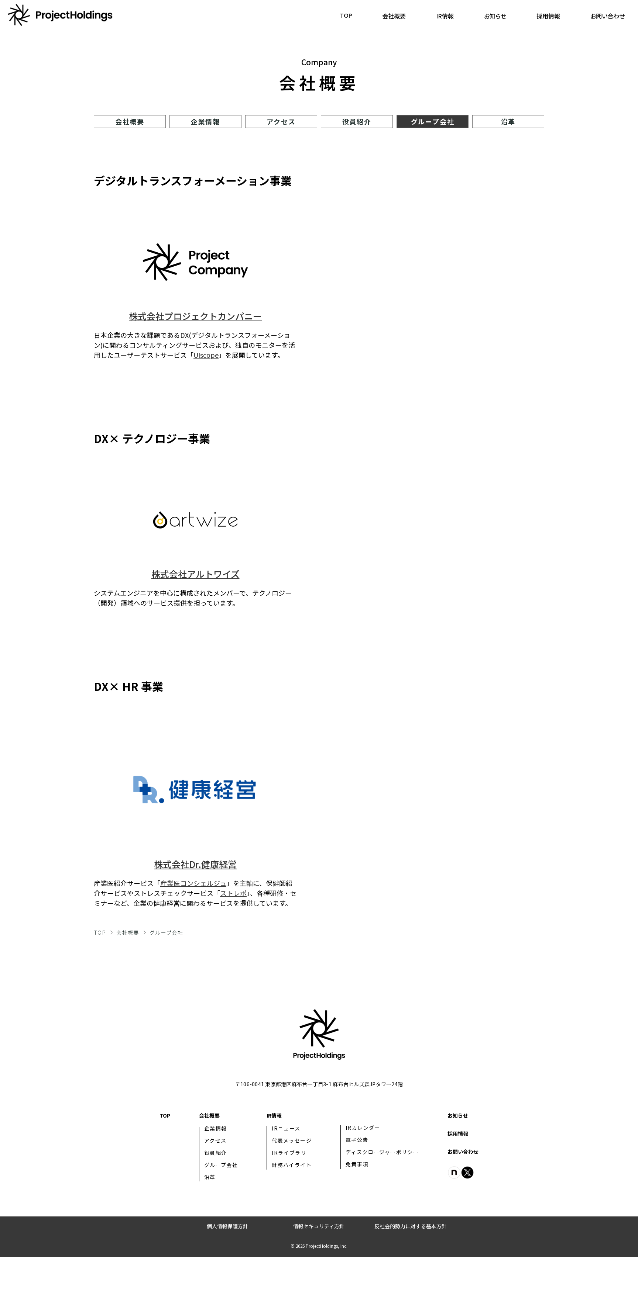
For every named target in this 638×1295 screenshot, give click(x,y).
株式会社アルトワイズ (195, 573)
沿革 (508, 121)
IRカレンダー (363, 1127)
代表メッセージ (292, 1140)
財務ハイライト (292, 1164)
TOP (346, 15)
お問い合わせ (607, 15)
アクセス (281, 121)
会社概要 (394, 15)
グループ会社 (433, 121)
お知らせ (495, 15)
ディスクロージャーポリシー (382, 1152)
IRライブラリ (289, 1152)
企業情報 (205, 121)
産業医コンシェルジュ (193, 883)
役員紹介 (356, 121)
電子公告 (357, 1139)
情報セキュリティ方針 (318, 1226)
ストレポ (233, 893)
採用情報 (548, 15)
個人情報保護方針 (227, 1226)
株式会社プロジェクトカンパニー (195, 315)
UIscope (206, 355)
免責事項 (357, 1164)
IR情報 (445, 15)
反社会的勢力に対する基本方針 (410, 1226)
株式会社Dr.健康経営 (195, 864)
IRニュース (286, 1128)
